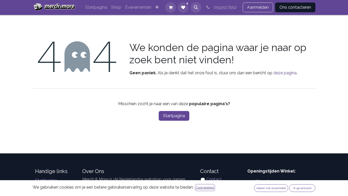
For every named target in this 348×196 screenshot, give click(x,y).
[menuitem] (96, 7)
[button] (196, 7)
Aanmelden (258, 7)
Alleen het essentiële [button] (271, 188)
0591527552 (224, 7)
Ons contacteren (295, 7)
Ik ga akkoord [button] (302, 188)
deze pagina (285, 72)
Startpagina (174, 115)
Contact (214, 179)
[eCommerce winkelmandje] (170, 7)
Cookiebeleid (205, 187)
